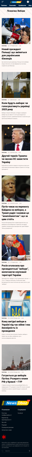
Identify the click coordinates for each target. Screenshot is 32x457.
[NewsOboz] (16, 2)
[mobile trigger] (3, 2)
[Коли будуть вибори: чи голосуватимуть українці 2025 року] (16, 85)
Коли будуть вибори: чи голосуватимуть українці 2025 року (16, 106)
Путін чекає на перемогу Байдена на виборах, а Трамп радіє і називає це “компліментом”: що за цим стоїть (15, 213)
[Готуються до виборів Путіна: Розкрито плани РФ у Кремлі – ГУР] (16, 357)
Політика (4, 45)
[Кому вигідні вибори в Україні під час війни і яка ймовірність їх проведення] (16, 303)
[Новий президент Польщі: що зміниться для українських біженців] (16, 31)
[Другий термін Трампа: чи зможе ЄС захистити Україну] (16, 138)
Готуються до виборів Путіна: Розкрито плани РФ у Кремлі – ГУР (15, 378)
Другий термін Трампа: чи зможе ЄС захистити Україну (15, 159)
